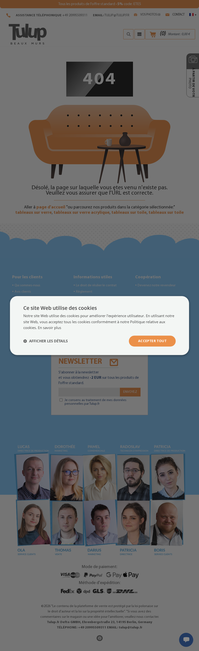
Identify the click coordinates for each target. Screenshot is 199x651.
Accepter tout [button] (152, 340)
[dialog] (99, 325)
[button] (45, 341)
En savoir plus (49, 327)
